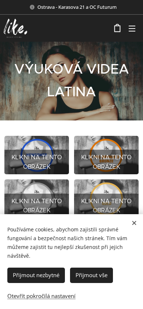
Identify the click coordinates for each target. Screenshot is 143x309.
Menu (132, 28)
